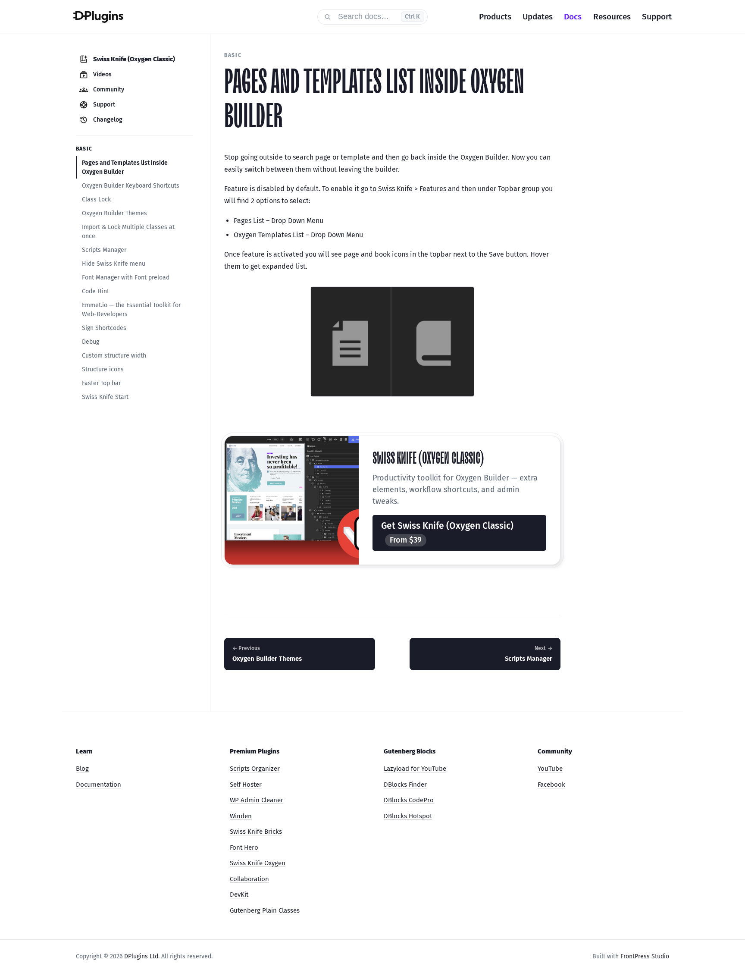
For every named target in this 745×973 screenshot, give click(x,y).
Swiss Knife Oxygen (257, 863)
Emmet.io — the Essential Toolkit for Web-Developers (131, 309)
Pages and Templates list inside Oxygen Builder (125, 167)
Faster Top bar (101, 383)
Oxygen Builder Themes (114, 213)
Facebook (551, 784)
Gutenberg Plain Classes (265, 910)
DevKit (239, 894)
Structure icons (103, 369)
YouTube (550, 768)
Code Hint (95, 291)
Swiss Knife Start (105, 397)
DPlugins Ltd (141, 956)
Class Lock (96, 199)
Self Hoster (246, 784)
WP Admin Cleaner (256, 800)
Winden (241, 816)
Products (495, 17)
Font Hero (244, 847)
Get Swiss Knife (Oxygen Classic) (447, 532)
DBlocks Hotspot (408, 816)
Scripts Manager (104, 250)
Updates (538, 17)
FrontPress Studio (644, 956)
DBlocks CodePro (409, 800)
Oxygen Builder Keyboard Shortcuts (130, 185)
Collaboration (249, 879)
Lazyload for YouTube (415, 768)
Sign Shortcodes (104, 328)
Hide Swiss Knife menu (113, 263)
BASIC (232, 55)
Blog (82, 768)
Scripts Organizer (255, 768)
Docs (573, 17)
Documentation (98, 784)
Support (657, 17)
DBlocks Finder (405, 784)
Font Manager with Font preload (125, 277)
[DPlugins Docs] (189, 17)
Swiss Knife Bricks (256, 831)
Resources (612, 17)
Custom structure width (114, 355)
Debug (90, 341)
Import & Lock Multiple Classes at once (128, 231)
